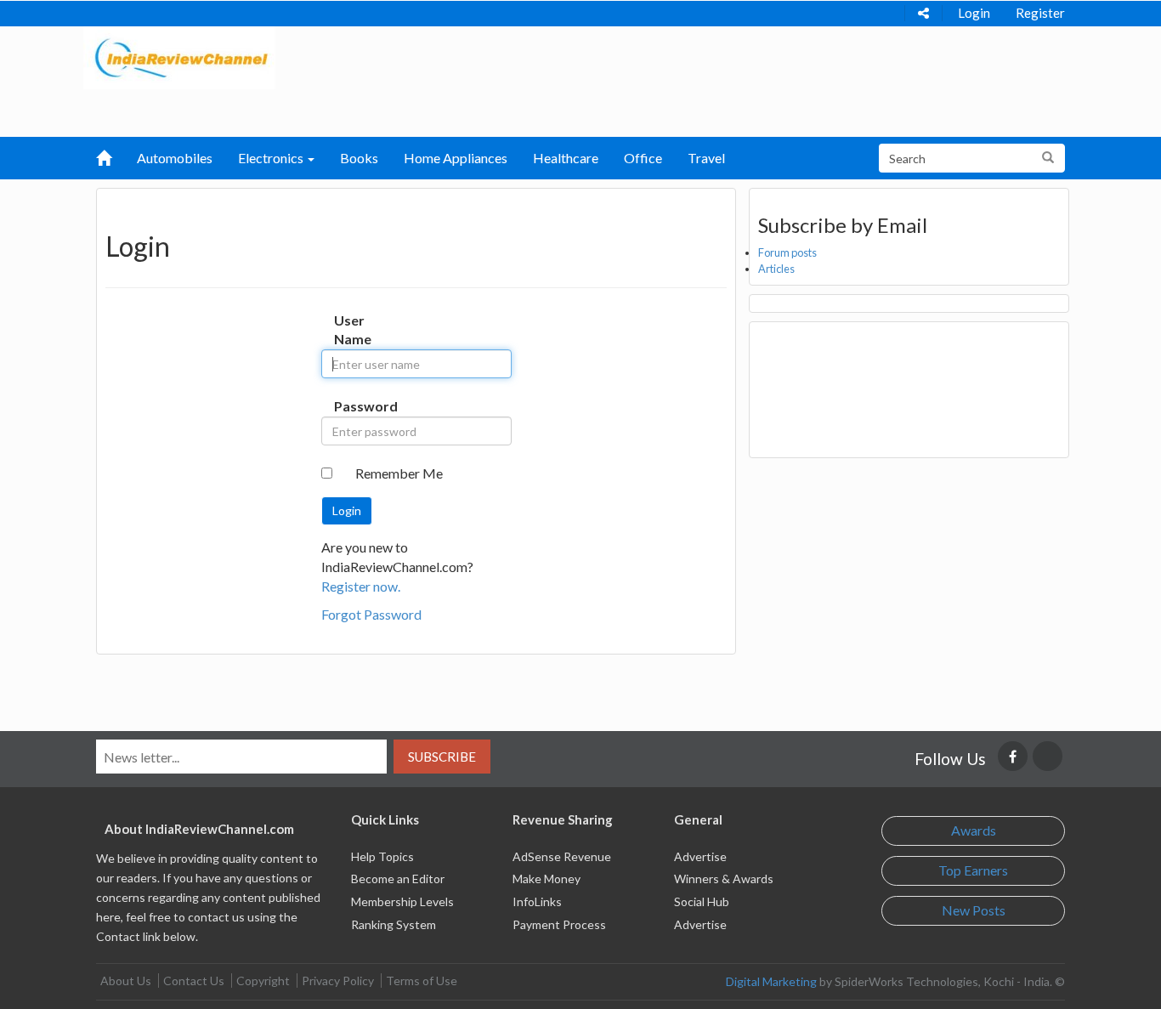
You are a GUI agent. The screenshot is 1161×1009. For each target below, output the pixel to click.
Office (643, 158)
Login (974, 12)
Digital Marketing (771, 981)
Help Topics (382, 856)
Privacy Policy (338, 980)
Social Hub (701, 901)
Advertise (700, 856)
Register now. (360, 586)
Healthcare (565, 158)
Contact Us (193, 980)
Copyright (263, 980)
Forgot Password (371, 614)
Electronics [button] (272, 158)
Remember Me (399, 473)
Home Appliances (455, 158)
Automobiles (174, 158)
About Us (125, 980)
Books (359, 158)
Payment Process (559, 924)
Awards (973, 830)
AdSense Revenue (562, 856)
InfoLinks (537, 901)
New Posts (973, 910)
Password (351, 406)
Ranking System (393, 924)
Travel (706, 158)
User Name (351, 330)
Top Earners (973, 870)
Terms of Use (421, 980)
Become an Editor (398, 878)
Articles (776, 268)
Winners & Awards (723, 878)
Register (1040, 12)
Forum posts (787, 252)
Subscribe (442, 756)
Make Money (546, 878)
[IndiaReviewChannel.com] (179, 56)
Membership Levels (402, 901)
